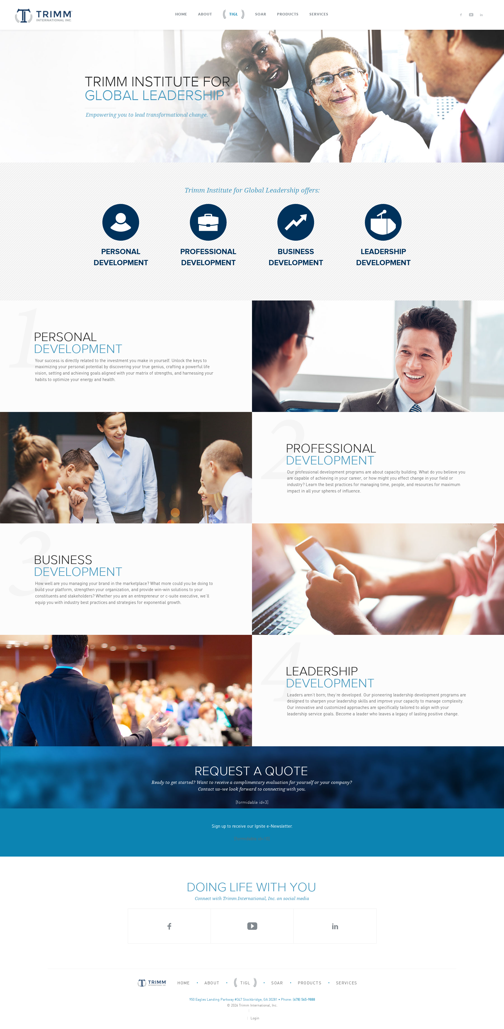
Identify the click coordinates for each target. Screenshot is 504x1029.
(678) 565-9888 (304, 999)
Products (288, 14)
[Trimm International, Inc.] (44, 15)
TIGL (233, 14)
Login (255, 1018)
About (205, 14)
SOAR (260, 14)
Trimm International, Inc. (258, 1005)
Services (318, 14)
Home (181, 14)
